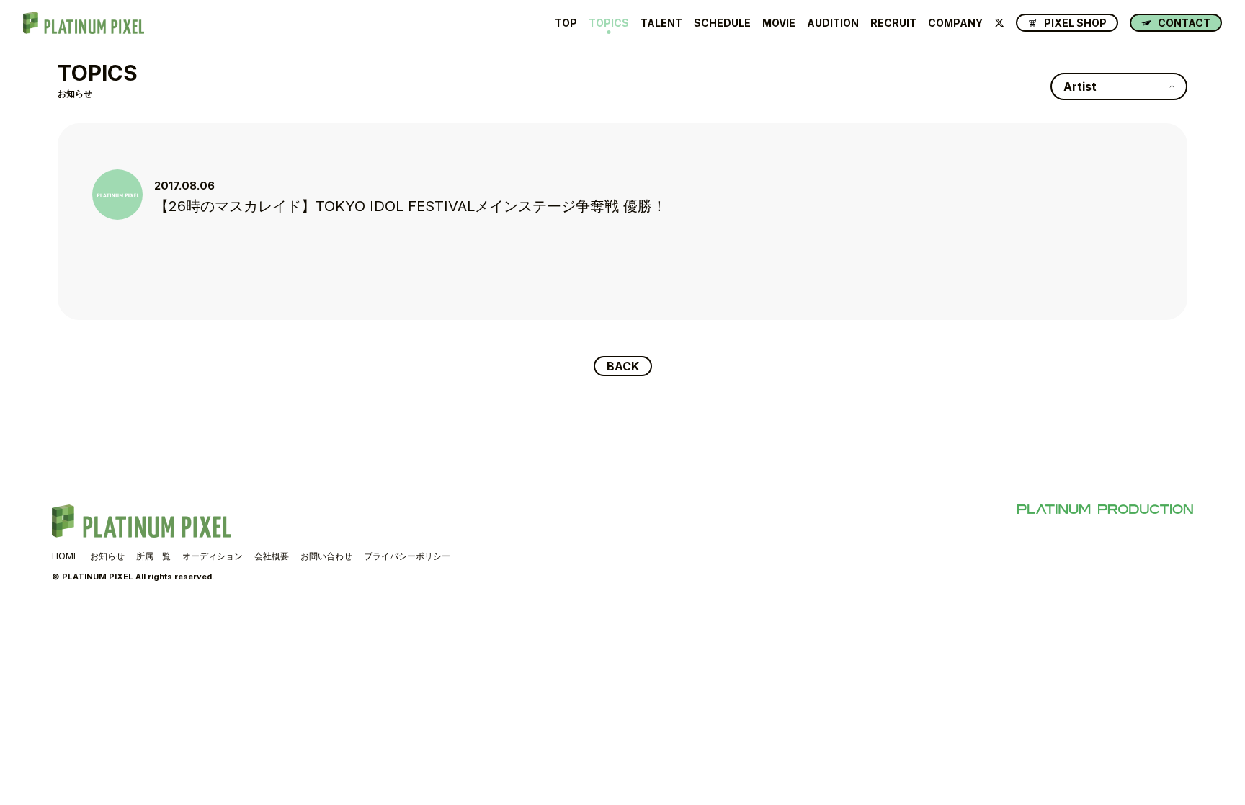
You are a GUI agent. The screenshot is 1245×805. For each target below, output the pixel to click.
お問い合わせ (326, 556)
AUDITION (833, 23)
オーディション (212, 556)
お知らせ (107, 556)
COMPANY (955, 23)
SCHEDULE (722, 23)
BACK (623, 366)
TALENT (661, 23)
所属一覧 (153, 556)
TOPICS (609, 23)
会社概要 (271, 556)
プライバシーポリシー (407, 556)
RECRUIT (893, 23)
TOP (566, 23)
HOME (65, 556)
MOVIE (778, 23)
